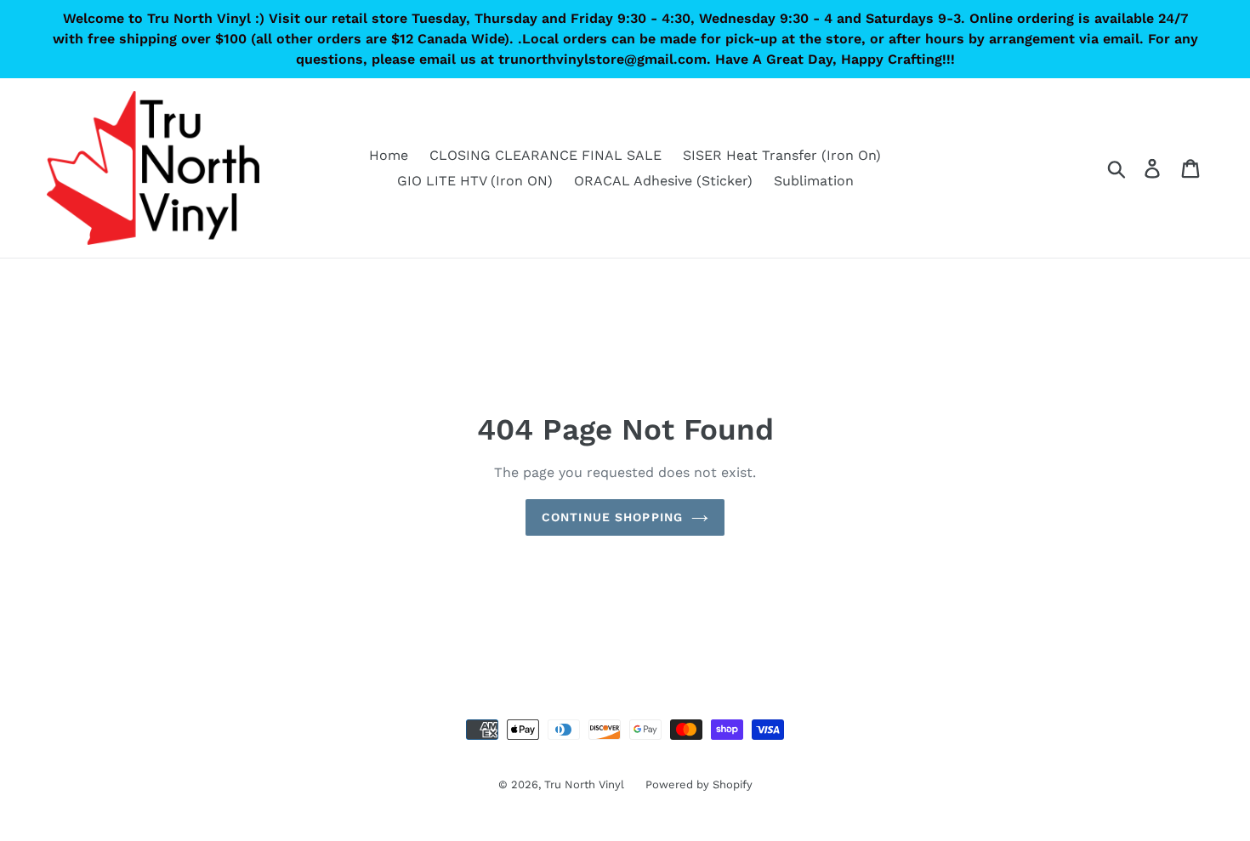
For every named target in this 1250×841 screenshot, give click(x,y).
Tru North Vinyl (584, 784)
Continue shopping (612, 517)
